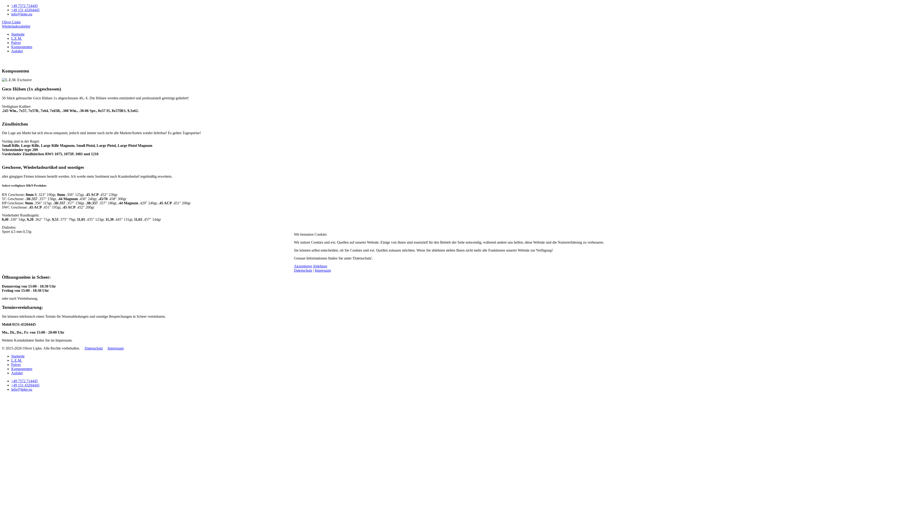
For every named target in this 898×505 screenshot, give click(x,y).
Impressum (323, 270)
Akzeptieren (303, 266)
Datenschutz (303, 270)
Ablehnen (320, 266)
